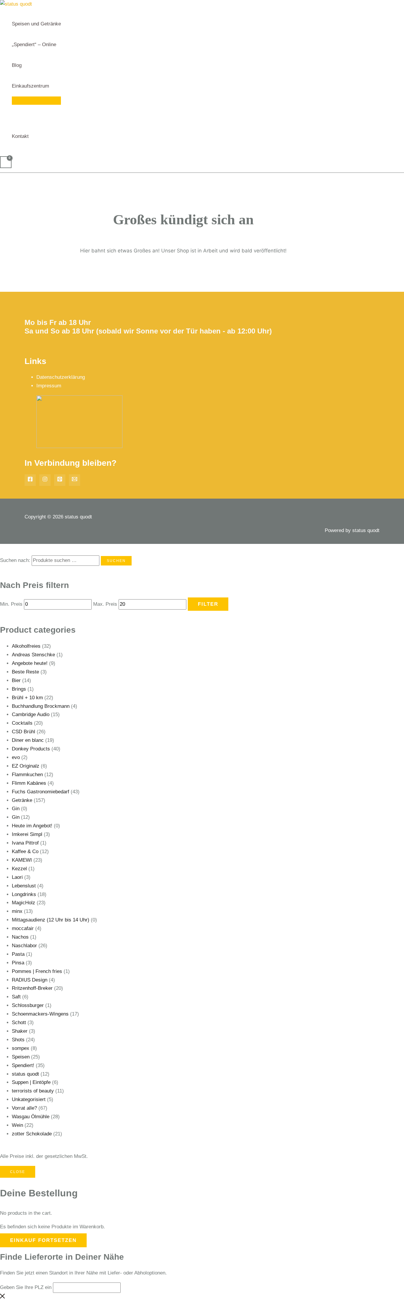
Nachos (20, 937)
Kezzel (19, 868)
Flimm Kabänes (29, 783)
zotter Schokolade (32, 1134)
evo (16, 757)
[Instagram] (45, 480)
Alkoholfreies (26, 646)
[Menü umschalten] (36, 100)
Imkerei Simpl (27, 834)
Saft (16, 997)
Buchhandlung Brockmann (41, 706)
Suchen (116, 561)
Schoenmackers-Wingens (40, 1014)
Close (17, 1172)
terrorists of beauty (33, 1091)
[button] (51, 86)
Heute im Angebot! (32, 826)
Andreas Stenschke (33, 655)
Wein (17, 1125)
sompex (20, 1048)
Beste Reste (25, 672)
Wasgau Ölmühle (30, 1116)
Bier (16, 680)
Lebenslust (24, 886)
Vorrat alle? (24, 1108)
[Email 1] (74, 480)
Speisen (21, 1057)
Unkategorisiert (29, 1099)
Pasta (18, 954)
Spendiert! (23, 1065)
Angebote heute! (30, 663)
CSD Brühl (23, 731)
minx (17, 911)
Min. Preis (11, 604)
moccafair (23, 928)
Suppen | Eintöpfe (31, 1082)
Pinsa (18, 963)
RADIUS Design (29, 980)
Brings (19, 689)
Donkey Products (31, 749)
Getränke (22, 800)
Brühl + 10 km (27, 697)
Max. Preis (105, 604)
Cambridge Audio (30, 714)
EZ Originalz (25, 766)
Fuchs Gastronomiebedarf (40, 792)
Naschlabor (24, 945)
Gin (16, 808)
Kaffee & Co (25, 851)
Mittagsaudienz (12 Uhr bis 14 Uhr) (50, 920)
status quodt (25, 1074)
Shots (18, 1039)
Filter (208, 604)
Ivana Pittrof (25, 843)
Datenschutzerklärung (60, 377)
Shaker (20, 1031)
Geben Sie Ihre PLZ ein (25, 1287)
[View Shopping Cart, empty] (6, 162)
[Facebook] (30, 480)
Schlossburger (28, 1005)
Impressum (48, 386)
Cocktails (22, 723)
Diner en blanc (28, 740)
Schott (19, 1022)
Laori (17, 877)
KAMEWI (22, 860)
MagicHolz (23, 902)
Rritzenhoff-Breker (32, 988)
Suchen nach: (15, 560)
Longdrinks (24, 894)
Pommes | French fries (37, 971)
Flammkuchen (27, 774)
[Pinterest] (59, 480)
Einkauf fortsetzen (43, 1240)
